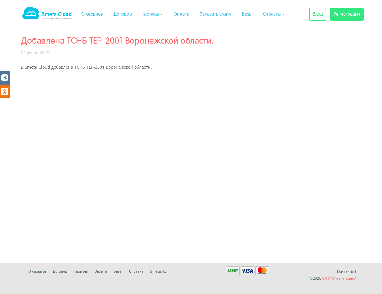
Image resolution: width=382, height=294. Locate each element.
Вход (318, 14)
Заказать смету (215, 14)
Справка (272, 14)
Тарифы (151, 14)
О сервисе (92, 14)
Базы (247, 14)
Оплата (181, 14)
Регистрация (347, 14)
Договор (122, 14)
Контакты (345, 271)
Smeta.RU (158, 271)
